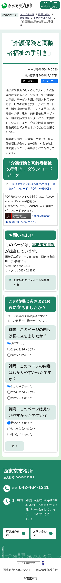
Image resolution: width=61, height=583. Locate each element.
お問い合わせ (40, 533)
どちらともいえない (23, 349)
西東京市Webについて (17, 569)
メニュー (55, 7)
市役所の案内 (12, 533)
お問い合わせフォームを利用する (31, 282)
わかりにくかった (21, 397)
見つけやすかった (21, 422)
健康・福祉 (44, 14)
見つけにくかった (21, 434)
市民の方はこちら (42, 18)
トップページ (27, 14)
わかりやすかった (21, 386)
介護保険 (24, 18)
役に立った (17, 343)
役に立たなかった (21, 355)
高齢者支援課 (43, 245)
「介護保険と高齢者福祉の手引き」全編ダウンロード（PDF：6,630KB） (32, 186)
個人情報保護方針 (47, 569)
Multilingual (45, 7)
